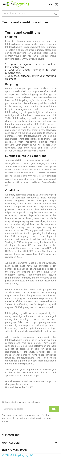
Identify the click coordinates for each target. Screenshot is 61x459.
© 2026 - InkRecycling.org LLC (17, 455)
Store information (14, 450)
